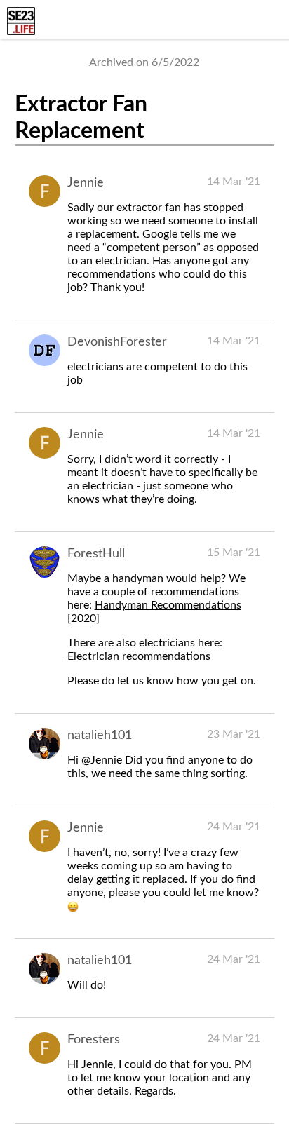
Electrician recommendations (138, 656)
